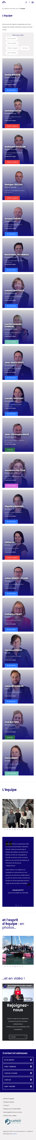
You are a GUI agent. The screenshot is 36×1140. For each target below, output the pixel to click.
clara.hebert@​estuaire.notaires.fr (12, 764)
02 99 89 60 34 (8, 442)
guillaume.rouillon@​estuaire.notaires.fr (14, 152)
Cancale (25, 48)
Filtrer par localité (18, 35)
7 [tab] (20, 829)
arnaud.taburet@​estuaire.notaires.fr (13, 224)
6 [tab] (17, 829)
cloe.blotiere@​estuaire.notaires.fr (12, 728)
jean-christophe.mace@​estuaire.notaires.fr (14, 440)
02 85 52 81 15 (8, 334)
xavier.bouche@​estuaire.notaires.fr (12, 80)
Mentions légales (8, 1099)
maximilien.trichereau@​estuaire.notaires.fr (14, 260)
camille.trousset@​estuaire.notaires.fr (13, 404)
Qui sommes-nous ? (13, 8)
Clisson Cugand (12, 48)
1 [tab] (5, 829)
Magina (14, 1134)
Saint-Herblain (12, 43)
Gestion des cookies (9, 1116)
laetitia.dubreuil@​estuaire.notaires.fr (13, 332)
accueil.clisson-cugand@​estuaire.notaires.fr (15, 190)
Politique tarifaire (8, 1102)
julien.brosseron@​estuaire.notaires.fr (13, 692)
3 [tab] (10, 829)
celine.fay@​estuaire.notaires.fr (12, 548)
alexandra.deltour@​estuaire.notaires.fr (13, 476)
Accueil (4, 8)
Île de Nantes (11, 39)
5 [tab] (15, 829)
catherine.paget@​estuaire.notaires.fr (13, 620)
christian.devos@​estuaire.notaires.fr (13, 116)
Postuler (13, 1037)
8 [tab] (22, 829)
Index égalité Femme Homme (12, 1112)
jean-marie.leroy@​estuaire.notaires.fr (13, 368)
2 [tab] (7, 829)
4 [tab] (12, 829)
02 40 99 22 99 (8, 82)
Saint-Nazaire (11, 53)
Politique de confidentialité (12, 1109)
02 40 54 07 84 (8, 118)
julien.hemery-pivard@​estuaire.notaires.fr (14, 584)
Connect (6, 1105)
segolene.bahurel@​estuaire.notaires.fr (13, 512)
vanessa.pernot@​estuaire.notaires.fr (13, 656)
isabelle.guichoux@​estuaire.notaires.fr (13, 296)
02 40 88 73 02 (8, 478)
